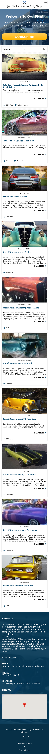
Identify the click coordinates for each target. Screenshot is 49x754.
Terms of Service (25, 743)
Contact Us (24, 736)
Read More (39, 99)
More (5, 49)
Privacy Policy (24, 750)
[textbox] (24, 6)
